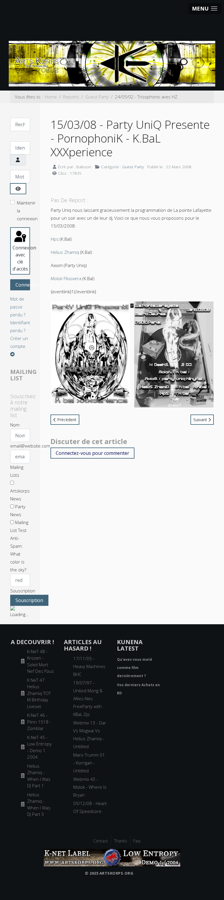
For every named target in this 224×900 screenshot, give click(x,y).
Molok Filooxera (66, 278)
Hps (55, 239)
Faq (136, 841)
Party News (17, 510)
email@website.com (30, 446)
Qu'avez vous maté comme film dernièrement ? (134, 667)
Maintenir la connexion (27, 210)
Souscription (22, 591)
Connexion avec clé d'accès (21, 258)
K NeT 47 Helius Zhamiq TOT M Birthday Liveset (39, 693)
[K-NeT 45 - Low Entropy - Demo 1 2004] (112, 857)
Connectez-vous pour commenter (92, 453)
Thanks (120, 841)
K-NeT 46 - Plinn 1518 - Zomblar (39, 721)
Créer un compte (19, 342)
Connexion (22, 285)
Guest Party (133, 166)
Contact (100, 841)
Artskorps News (20, 495)
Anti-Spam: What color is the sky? (18, 554)
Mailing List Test (19, 526)
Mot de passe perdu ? (17, 307)
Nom (15, 425)
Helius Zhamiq (65, 252)
